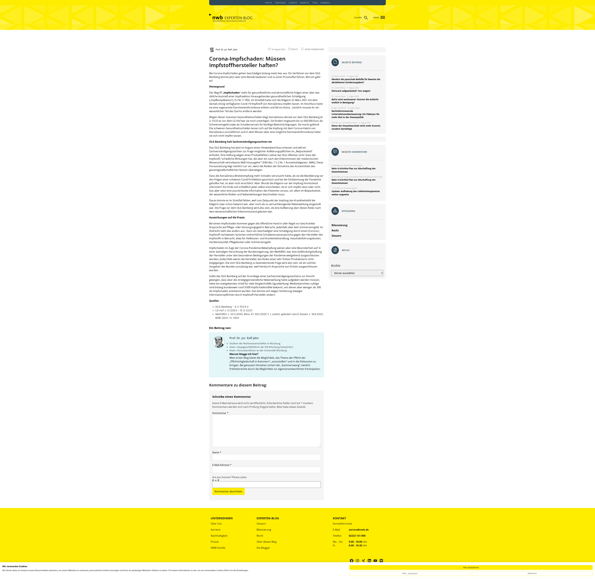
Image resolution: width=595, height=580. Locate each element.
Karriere (215, 529)
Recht (260, 535)
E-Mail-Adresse (221, 465)
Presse (215, 541)
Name (216, 452)
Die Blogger (263, 547)
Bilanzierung (264, 529)
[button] (381, 17)
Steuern (261, 523)
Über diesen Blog (267, 541)
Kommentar (220, 413)
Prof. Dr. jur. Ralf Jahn (244, 338)
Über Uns (216, 523)
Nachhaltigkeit (219, 535)
